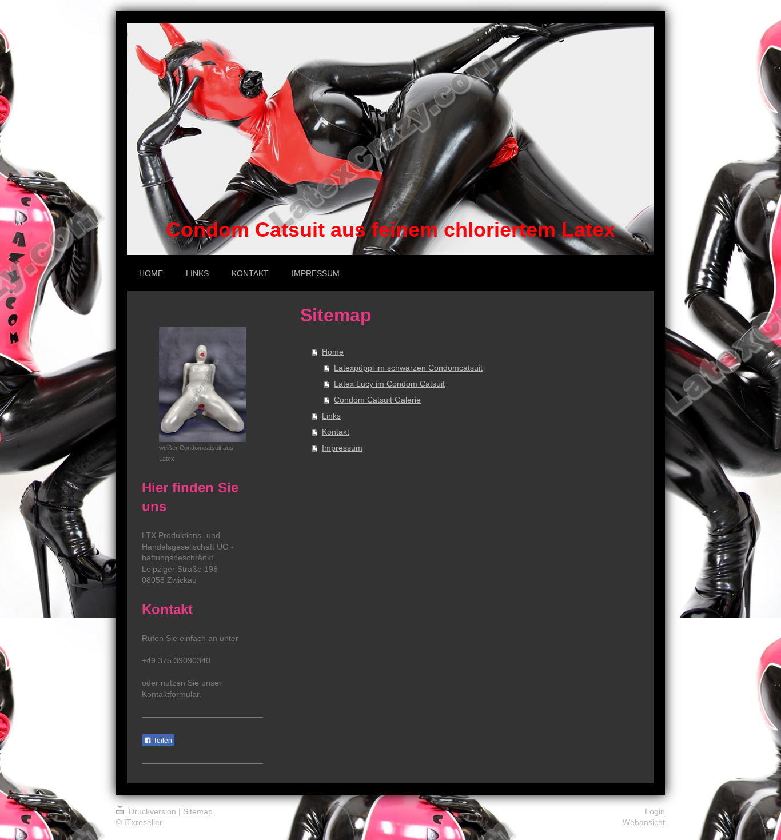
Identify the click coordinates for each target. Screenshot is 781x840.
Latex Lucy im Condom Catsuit (389, 383)
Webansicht (644, 822)
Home (333, 351)
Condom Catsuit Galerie (377, 399)
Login (655, 811)
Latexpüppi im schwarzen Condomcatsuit (408, 367)
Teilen (162, 741)
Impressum (342, 447)
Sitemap (198, 811)
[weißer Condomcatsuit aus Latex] (202, 384)
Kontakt (335, 431)
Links (331, 415)
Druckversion (152, 811)
